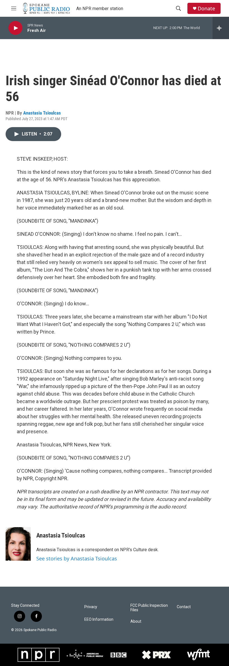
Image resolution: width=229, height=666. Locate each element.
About (135, 621)
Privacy (90, 607)
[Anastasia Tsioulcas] (18, 544)
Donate (206, 8)
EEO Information (98, 619)
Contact (184, 607)
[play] (15, 28)
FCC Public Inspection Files (149, 607)
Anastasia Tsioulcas (42, 113)
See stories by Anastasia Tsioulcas (76, 558)
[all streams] (221, 28)
